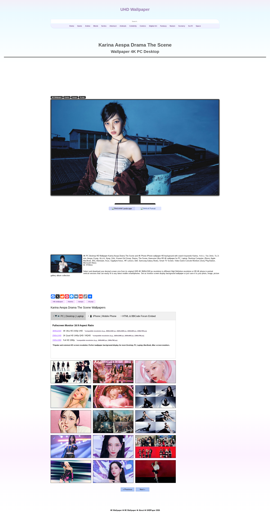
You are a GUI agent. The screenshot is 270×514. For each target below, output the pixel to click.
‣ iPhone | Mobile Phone (102, 316)
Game (79, 26)
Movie (95, 26)
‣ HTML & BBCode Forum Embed (138, 316)
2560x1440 (56, 336)
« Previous (127, 489)
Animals (123, 26)
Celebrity (133, 26)
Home (71, 26)
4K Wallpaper (57, 97)
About (141, 510)
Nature (172, 26)
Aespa (74, 97)
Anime (87, 26)
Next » (142, 489)
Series (103, 26)
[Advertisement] (135, 232)
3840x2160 (56, 331)
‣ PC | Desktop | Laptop (68, 316)
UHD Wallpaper (135, 9)
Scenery (181, 26)
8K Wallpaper (130, 510)
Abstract (113, 26)
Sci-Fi (190, 26)
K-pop (82, 97)
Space (198, 26)
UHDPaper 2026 (153, 510)
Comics (143, 26)
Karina (67, 97)
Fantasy (163, 26)
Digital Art (153, 26)
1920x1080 (56, 340)
